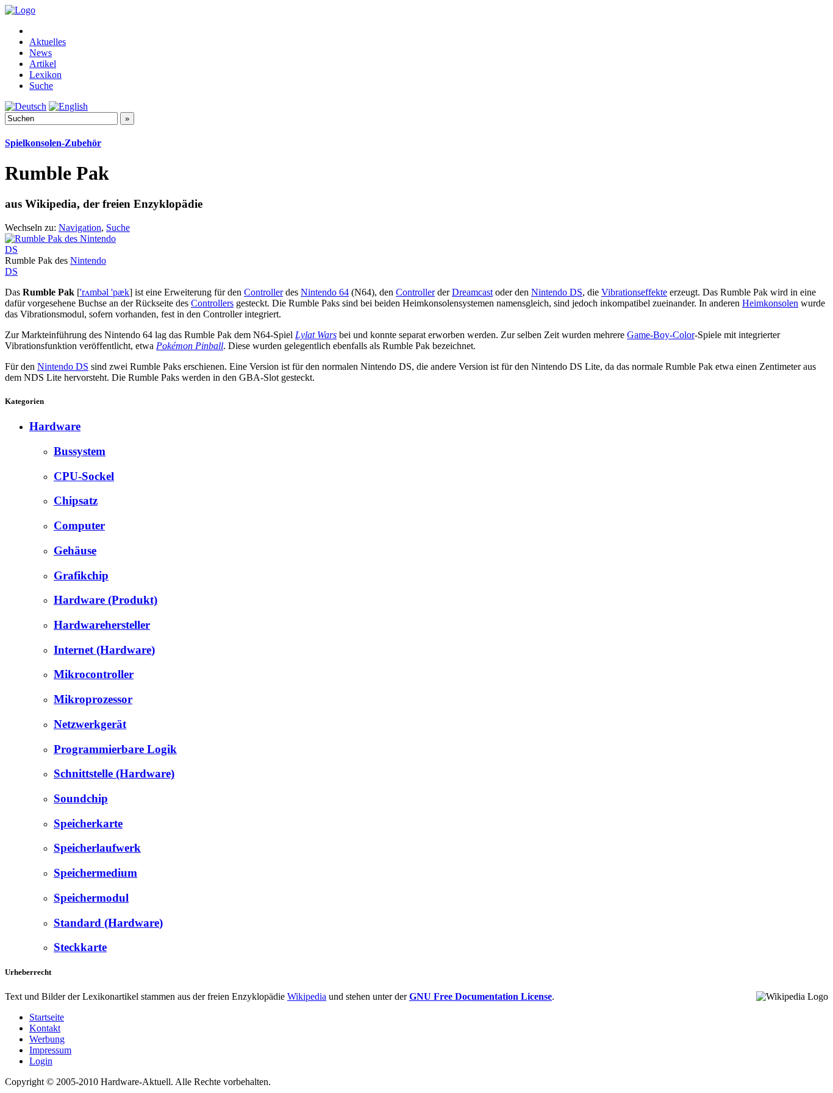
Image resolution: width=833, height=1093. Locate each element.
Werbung (47, 1039)
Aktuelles (47, 42)
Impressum (50, 1050)
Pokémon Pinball (189, 346)
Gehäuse (75, 550)
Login (40, 1061)
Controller (263, 292)
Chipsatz (76, 500)
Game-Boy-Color (661, 335)
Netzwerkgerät (90, 724)
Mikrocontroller (94, 674)
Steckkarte (80, 947)
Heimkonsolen (770, 303)
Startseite (46, 1017)
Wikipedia (306, 996)
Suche (41, 85)
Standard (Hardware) (108, 922)
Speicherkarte (88, 823)
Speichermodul (91, 897)
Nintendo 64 (325, 292)
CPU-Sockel (84, 476)
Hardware (54, 426)
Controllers (212, 303)
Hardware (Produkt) (105, 599)
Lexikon (45, 74)
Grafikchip (81, 575)
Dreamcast (472, 292)
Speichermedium (95, 872)
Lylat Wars (316, 335)
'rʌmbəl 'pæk (104, 292)
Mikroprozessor (93, 699)
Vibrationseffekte (634, 292)
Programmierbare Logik (115, 749)
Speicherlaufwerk (97, 847)
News (40, 53)
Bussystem (79, 451)
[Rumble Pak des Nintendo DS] (60, 249)
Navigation (80, 227)
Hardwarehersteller (102, 624)
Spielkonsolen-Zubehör (53, 143)
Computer (79, 525)
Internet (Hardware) (104, 649)
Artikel (42, 63)
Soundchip (81, 798)
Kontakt (44, 1028)
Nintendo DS (556, 292)
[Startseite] (20, 10)
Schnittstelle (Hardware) (114, 773)
